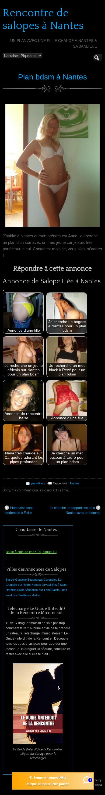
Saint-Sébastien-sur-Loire (34, 589)
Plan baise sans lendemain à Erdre (19, 510)
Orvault (46, 584)
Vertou (36, 595)
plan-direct (38, 483)
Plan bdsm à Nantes (52, 77)
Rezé (55, 584)
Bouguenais (35, 579)
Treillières (24, 595)
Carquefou (50, 579)
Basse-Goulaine (16, 579)
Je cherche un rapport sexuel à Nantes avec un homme (75, 510)
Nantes (74, 483)
